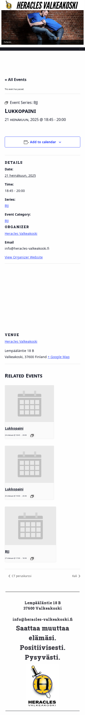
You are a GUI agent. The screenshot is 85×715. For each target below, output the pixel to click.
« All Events (15, 79)
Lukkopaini (14, 428)
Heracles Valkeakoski (21, 233)
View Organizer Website (24, 257)
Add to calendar (43, 142)
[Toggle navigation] (80, 49)
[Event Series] (32, 435)
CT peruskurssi (21, 576)
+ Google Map (59, 357)
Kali (75, 576)
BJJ (7, 205)
